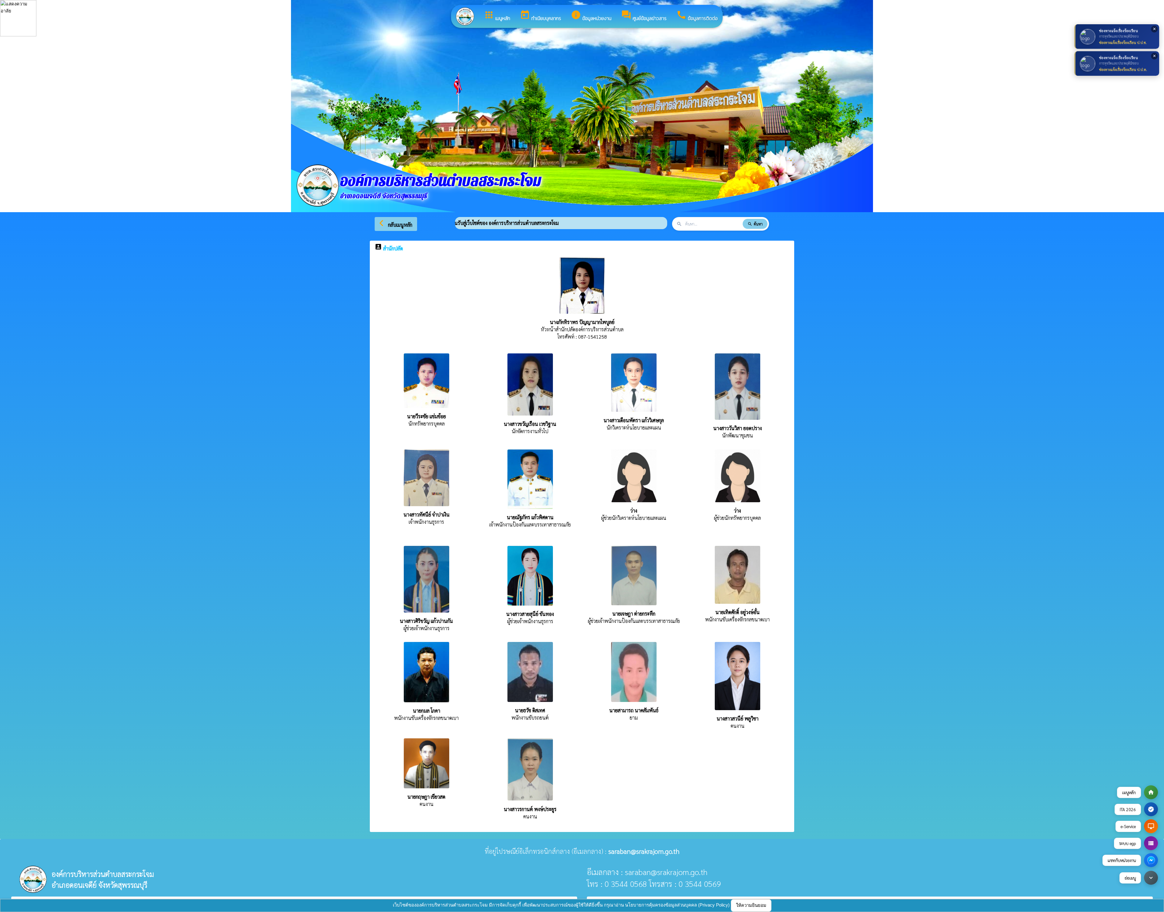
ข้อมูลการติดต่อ (697, 16)
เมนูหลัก (497, 16)
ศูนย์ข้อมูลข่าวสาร (644, 16)
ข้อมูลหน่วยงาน (591, 16)
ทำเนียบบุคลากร (540, 16)
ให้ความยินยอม (751, 905)
